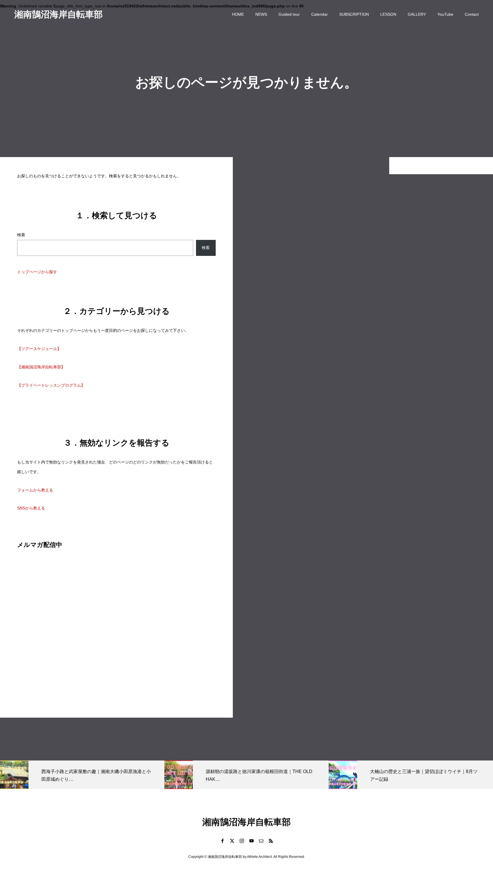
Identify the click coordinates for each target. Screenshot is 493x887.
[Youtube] (251, 841)
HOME (238, 14)
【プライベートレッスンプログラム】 (51, 385)
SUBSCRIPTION (354, 14)
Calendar (319, 14)
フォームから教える (35, 490)
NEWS (261, 14)
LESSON (388, 14)
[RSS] (271, 841)
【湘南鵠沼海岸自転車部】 (41, 367)
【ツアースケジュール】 (39, 348)
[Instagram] (242, 841)
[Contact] (261, 841)
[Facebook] (222, 841)
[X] (232, 841)
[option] (82, 774)
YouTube (445, 14)
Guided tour (289, 14)
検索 (21, 234)
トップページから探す (37, 272)
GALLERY (417, 14)
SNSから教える (31, 508)
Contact (472, 14)
